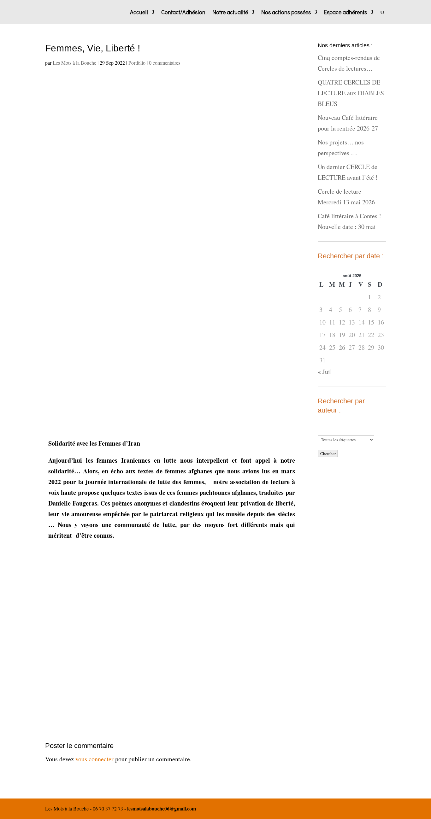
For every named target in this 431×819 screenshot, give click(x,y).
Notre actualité (230, 13)
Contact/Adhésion (183, 13)
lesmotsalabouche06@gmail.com (161, 808)
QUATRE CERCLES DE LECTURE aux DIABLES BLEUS (351, 93)
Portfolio (136, 62)
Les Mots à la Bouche (74, 62)
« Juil (325, 371)
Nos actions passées (286, 13)
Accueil (139, 13)
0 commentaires (164, 62)
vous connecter (94, 759)
